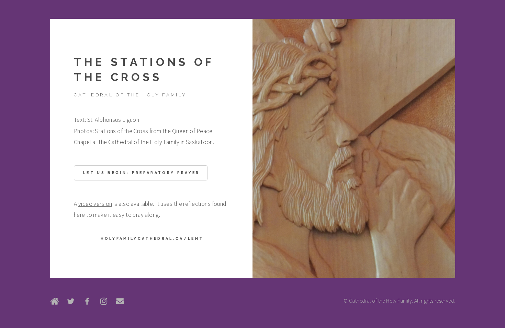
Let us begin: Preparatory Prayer (141, 173)
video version (95, 204)
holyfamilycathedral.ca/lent (152, 238)
